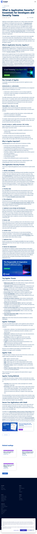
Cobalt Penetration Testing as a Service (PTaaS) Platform (20, 411)
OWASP (3, 317)
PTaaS (20, 489)
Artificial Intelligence (21, 488)
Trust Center (2, 512)
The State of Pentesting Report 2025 (17, 30)
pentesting (5, 65)
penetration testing (26, 234)
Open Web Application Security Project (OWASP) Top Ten (22, 202)
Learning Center (6, 6)
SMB (19, 497)
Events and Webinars (4, 510)
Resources (2, 507)
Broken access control (8, 283)
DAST (4, 62)
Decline (31, 530)
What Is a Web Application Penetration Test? (8, 452)
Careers (2, 513)
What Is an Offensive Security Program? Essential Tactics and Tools (27, 453)
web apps (9, 51)
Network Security (3, 498)
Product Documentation (4, 506)
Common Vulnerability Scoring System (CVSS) (16, 196)
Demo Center (3, 488)
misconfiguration (11, 293)
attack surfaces (9, 175)
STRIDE (3, 186)
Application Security (3, 497)
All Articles (5, 434)
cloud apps (13, 51)
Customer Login (3, 505)
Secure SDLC (21, 499)
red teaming (11, 65)
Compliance (20, 498)
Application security (6, 47)
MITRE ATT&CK (24, 184)
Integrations (20, 491)
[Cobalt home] (4, 2)
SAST (17, 60)
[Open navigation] (35, 1)
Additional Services (3, 499)
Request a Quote (3, 489)
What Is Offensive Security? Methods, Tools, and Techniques (8, 466)
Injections (6, 289)
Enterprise (20, 496)
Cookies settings (16, 530)
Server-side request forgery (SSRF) (11, 313)
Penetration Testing (3, 496)
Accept (23, 530)
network (16, 50)
